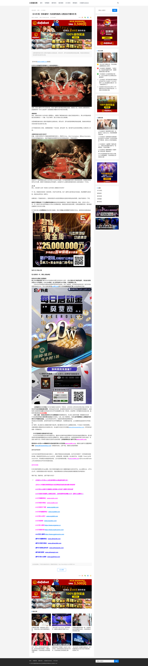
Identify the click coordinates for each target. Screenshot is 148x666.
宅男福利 (47, 3)
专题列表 (35, 660)
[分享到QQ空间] (91, 17)
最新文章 (40, 660)
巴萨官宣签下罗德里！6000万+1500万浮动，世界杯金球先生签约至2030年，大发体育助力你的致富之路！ (61, 648)
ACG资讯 (68, 3)
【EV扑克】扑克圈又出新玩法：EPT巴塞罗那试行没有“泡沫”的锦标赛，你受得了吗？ (81, 648)
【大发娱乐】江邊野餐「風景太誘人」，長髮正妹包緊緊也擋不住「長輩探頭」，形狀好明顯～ (107, 145)
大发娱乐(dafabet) (84, 3)
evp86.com (55, 286)
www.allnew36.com (54, 539)
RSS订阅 (55, 660)
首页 (41, 3)
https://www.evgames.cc (53, 525)
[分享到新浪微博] (82, 17)
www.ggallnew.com (53, 557)
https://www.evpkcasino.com (54, 530)
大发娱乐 (36, 17)
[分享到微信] (85, 17)
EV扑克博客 (43, 413)
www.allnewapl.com (51, 552)
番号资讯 (54, 3)
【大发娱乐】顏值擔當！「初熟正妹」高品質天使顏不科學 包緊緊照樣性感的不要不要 (107, 70)
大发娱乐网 (33, 3)
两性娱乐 (75, 3)
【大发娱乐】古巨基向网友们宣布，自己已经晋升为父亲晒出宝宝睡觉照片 (107, 75)
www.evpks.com (52, 498)
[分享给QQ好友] (88, 17)
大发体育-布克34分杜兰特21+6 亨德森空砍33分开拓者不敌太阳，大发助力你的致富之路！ (107, 88)
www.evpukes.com (50, 521)
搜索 (114, 10)
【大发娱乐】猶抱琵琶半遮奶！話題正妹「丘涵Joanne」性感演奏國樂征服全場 (107, 133)
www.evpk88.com (70, 443)
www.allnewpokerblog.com (76, 427)
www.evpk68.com (52, 516)
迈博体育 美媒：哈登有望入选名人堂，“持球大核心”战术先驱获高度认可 (41, 629)
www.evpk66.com (42, 61)
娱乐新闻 (61, 3)
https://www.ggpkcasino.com (54, 534)
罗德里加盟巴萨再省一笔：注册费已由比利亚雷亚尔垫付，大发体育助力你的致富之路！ (81, 629)
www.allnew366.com (54, 543)
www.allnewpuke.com (56, 548)
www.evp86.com (81, 439)
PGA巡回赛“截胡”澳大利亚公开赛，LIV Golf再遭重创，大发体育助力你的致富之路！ (107, 155)
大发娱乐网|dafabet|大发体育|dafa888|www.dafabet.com (45, 663)
